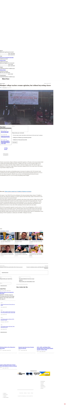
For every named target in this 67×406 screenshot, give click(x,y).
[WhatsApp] (29, 88)
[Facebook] (19, 88)
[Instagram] (7, 386)
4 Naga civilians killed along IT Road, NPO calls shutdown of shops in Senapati (8, 365)
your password (11, 54)
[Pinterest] (25, 88)
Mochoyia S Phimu (4, 290)
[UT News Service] (1, 87)
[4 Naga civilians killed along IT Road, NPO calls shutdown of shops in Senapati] (8, 358)
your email (10, 64)
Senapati (2, 134)
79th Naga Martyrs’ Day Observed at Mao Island (5, 132)
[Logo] (5, 79)
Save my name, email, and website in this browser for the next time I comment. (28, 135)
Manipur (1, 83)
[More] (32, 88)
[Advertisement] (21, 183)
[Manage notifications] (65, 404)
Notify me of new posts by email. (20, 139)
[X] (22, 88)
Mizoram (2, 317)
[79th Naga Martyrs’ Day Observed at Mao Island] (8, 340)
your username (11, 53)
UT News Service (5, 87)
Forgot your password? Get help (6, 57)
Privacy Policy (3, 60)
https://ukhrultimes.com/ (5, 155)
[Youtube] (10, 386)
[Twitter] (4, 386)
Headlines (3, 83)
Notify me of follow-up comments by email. (22, 137)
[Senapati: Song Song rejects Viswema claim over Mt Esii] (27, 340)
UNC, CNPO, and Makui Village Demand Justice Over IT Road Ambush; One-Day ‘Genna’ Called (8, 312)
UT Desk (2, 314)
